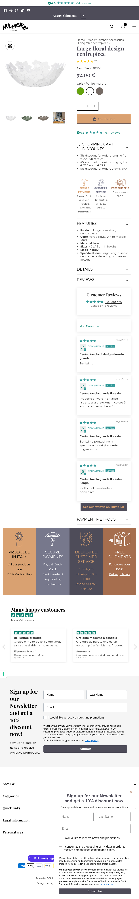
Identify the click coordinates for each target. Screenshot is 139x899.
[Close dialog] (131, 792)
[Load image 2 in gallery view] (27, 118)
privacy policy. (91, 740)
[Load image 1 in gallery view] (11, 118)
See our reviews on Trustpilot (103, 507)
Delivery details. (119, 574)
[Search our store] (113, 26)
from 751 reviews (22, 620)
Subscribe (95, 891)
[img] (88, 340)
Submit (85, 749)
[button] (85, 61)
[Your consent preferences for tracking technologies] (3, 674)
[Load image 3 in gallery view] (43, 118)
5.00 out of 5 (113, 302)
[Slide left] (4, 118)
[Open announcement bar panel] (83, 15)
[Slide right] (66, 118)
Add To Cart (106, 119)
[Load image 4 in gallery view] (59, 118)
